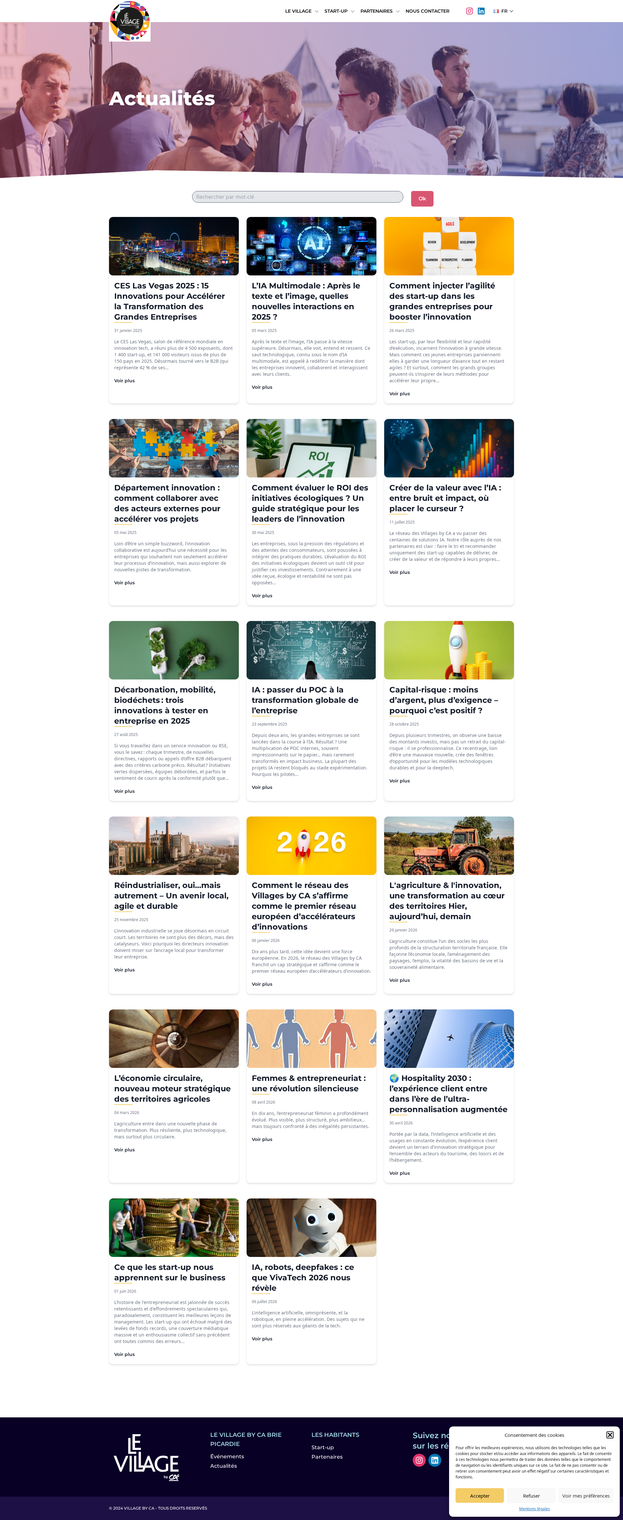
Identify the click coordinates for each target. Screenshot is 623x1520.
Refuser (531, 1495)
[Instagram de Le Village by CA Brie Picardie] (469, 11)
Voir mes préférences (586, 1495)
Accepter (480, 1495)
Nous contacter (427, 11)
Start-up (336, 11)
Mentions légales (534, 1509)
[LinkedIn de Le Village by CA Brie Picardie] (481, 11)
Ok (422, 199)
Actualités (223, 1466)
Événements (227, 1456)
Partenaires (376, 11)
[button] (610, 1435)
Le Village (298, 11)
